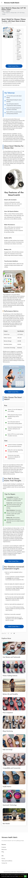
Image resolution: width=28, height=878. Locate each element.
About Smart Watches (19, 37)
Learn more (21, 876)
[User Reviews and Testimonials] (14, 648)
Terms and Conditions (7, 861)
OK (25, 876)
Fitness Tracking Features (10, 676)
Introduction (19, 34)
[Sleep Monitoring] (14, 722)
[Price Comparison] (14, 703)
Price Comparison (8, 713)
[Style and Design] (14, 740)
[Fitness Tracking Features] (14, 666)
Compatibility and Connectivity (11, 768)
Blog (3, 852)
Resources (4, 849)
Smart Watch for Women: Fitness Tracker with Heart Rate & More (14, 20)
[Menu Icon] (1, 2)
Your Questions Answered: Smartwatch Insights (19, 56)
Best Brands (6, 823)
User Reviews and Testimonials (11, 657)
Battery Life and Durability (10, 694)
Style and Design (8, 749)
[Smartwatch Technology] (14, 796)
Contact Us (4, 863)
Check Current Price (13, 66)
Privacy (3, 858)
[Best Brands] (14, 814)
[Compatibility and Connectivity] (14, 759)
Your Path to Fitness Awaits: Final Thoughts (19, 49)
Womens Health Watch (9, 837)
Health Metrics (7, 786)
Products (8, 11)
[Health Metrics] (14, 777)
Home (3, 11)
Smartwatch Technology (10, 805)
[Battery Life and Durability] (14, 685)
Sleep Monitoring (8, 731)
